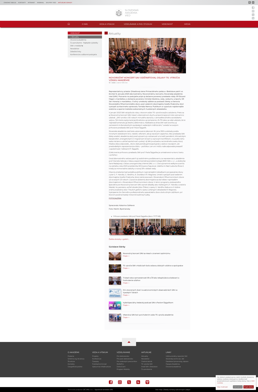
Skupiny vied (51, 2)
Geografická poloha (75, 367)
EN (253, 2)
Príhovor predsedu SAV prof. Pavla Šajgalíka (137, 216)
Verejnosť (167, 24)
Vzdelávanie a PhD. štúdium (138, 24)
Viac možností (222, 387)
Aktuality (75, 37)
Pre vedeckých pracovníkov (127, 361)
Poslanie (71, 356)
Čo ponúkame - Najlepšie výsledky (84, 43)
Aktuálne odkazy (65, 2)
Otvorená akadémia (78, 40)
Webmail (40, 2)
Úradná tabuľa (10, 2)
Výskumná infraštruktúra (101, 367)
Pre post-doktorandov (125, 359)
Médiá (187, 24)
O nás (85, 24)
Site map (158, 389)
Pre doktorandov (123, 356)
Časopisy (95, 361)
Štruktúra (71, 361)
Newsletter (74, 49)
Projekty (95, 356)
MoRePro (120, 364)
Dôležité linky (75, 52)
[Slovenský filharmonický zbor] (173, 226)
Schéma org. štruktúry (76, 359)
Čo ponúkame (146, 369)
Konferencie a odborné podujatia (83, 54)
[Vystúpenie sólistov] (147, 226)
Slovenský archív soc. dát (175, 359)
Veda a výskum (106, 24)
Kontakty (22, 2)
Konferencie (96, 359)
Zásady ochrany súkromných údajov (176, 389)
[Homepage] (119, 13)
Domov (72, 24)
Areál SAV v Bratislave (149, 367)
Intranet (31, 2)
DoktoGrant (121, 367)
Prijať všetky (248, 387)
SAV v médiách (76, 46)
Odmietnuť (238, 387)
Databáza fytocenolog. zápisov (177, 361)
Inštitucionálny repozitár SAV (176, 356)
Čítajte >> (126, 256)
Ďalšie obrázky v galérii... (119, 239)
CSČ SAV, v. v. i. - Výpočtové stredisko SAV (98, 389)
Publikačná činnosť (99, 364)
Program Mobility (123, 369)
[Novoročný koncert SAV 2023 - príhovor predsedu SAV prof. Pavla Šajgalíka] (121, 226)
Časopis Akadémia (173, 364)
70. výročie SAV (146, 364)
